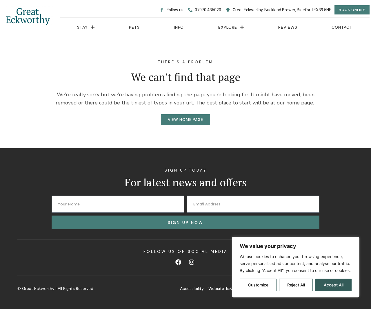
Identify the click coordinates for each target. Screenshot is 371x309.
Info (179, 27)
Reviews (287, 27)
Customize (258, 284)
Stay (82, 27)
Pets (134, 27)
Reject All (296, 284)
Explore (227, 27)
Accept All (333, 284)
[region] (295, 267)
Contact (342, 27)
